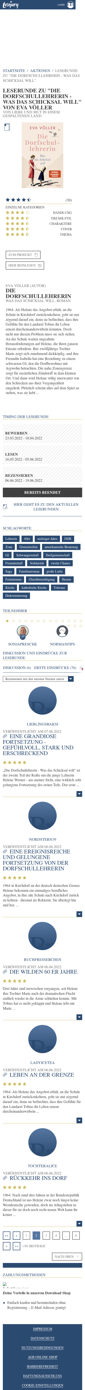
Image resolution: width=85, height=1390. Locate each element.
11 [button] (69, 621)
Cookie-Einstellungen (42, 1385)
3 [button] (19, 621)
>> (16, 1246)
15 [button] (75, 626)
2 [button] (13, 621)
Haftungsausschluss (42, 1376)
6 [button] (38, 621)
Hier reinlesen (22, 265)
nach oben (64, 1256)
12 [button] (75, 621)
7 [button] (44, 621)
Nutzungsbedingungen (42, 1347)
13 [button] (81, 621)
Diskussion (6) (17, 667)
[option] (42, 34)
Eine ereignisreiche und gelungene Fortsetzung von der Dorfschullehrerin (36, 860)
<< (6, 1235)
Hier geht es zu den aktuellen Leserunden (46, 506)
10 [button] (62, 621)
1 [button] (7, 621)
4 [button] (26, 621)
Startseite (14, 70)
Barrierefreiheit (42, 1366)
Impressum (42, 1328)
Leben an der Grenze (42, 1074)
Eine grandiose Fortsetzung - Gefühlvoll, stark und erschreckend (38, 744)
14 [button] (69, 626)
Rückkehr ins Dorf (38, 1178)
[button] (66, 4)
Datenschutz (43, 1338)
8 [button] (50, 621)
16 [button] (81, 626)
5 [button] (32, 621)
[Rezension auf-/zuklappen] (79, 794)
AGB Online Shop (42, 1357)
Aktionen (40, 70)
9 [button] (56, 621)
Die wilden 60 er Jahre (43, 971)
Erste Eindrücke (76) (55, 667)
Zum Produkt (20, 254)
